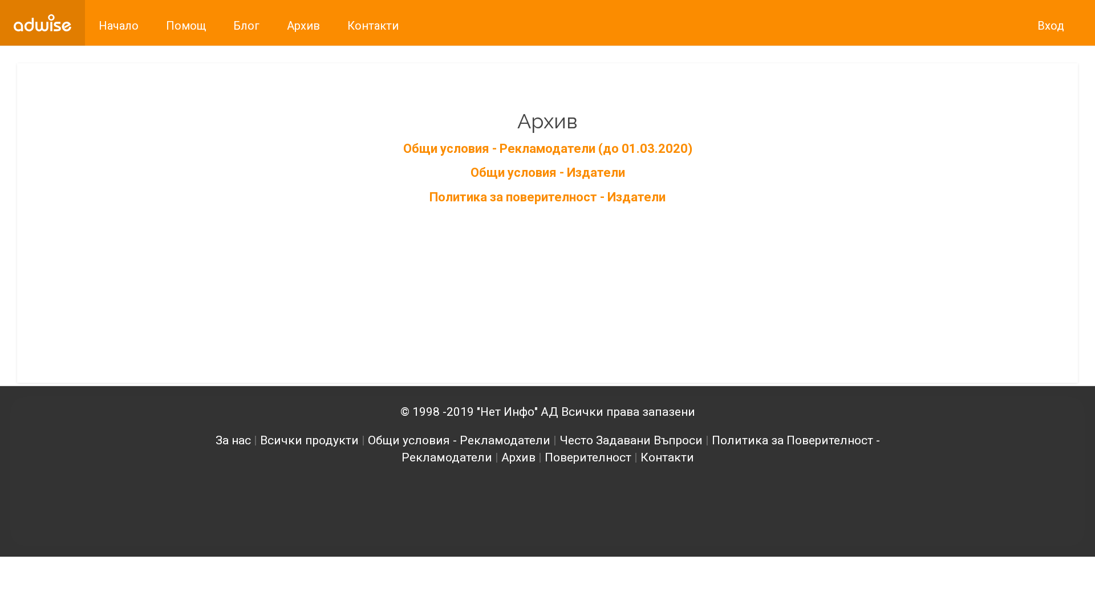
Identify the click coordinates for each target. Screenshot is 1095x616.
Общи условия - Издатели (548, 172)
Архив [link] (303, 26)
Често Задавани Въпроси (631, 440)
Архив (518, 457)
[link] (42, 23)
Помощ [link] (186, 26)
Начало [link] (119, 26)
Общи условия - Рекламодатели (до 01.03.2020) (547, 148)
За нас (233, 440)
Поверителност (588, 457)
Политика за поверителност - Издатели (547, 197)
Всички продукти (309, 440)
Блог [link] (246, 26)
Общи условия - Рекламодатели (459, 440)
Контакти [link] (373, 26)
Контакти (667, 457)
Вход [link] (1050, 26)
